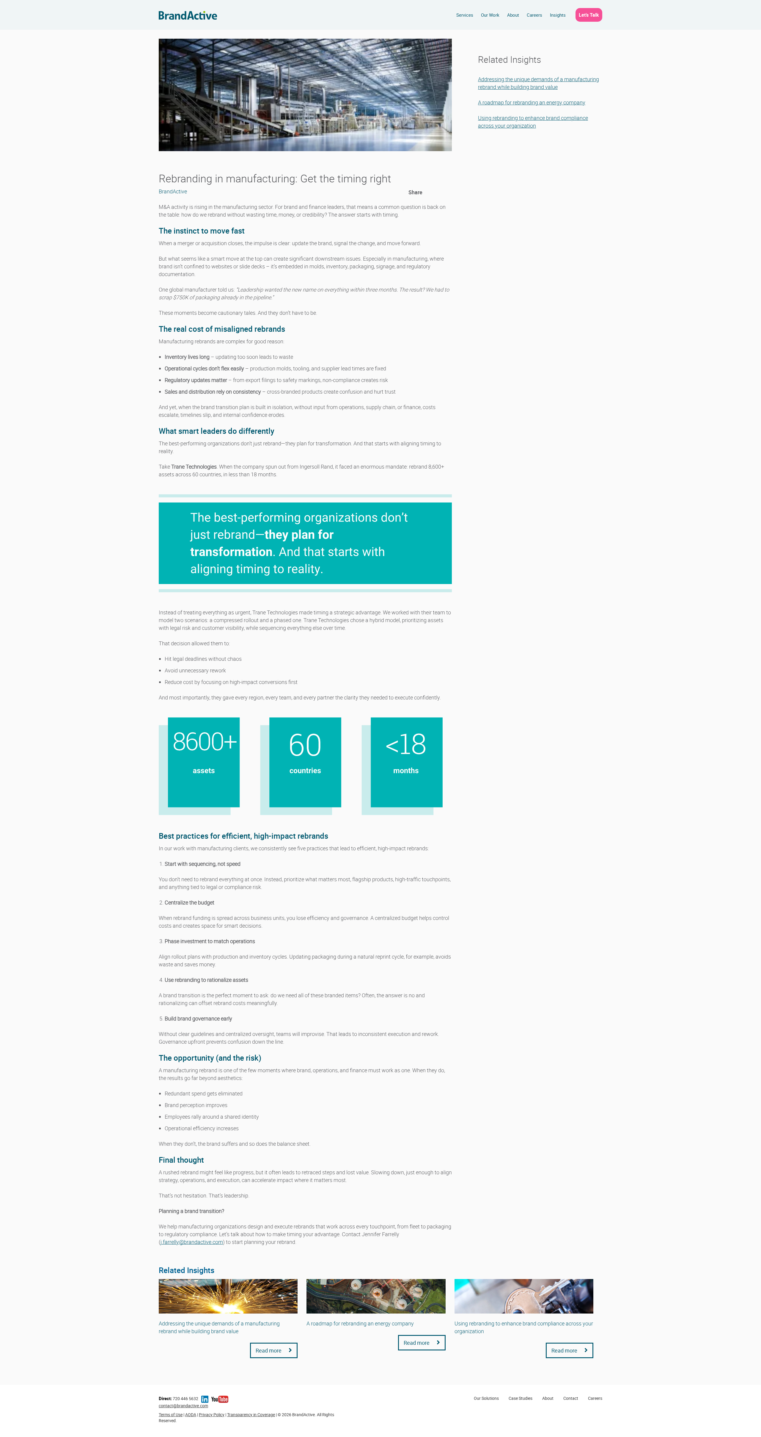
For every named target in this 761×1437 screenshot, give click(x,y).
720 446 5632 (178, 1398)
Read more (269, 1350)
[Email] (448, 192)
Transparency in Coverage (251, 1414)
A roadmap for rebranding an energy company (531, 102)
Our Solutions (486, 1398)
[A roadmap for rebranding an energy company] (375, 1296)
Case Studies (520, 1398)
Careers (534, 15)
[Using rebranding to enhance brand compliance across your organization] (524, 1296)
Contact (570, 1398)
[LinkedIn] (428, 192)
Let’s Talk (589, 15)
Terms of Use (171, 1414)
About (513, 15)
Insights (558, 15)
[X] (438, 192)
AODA (190, 1414)
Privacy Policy (211, 1414)
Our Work (490, 15)
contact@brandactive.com (183, 1405)
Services (464, 15)
